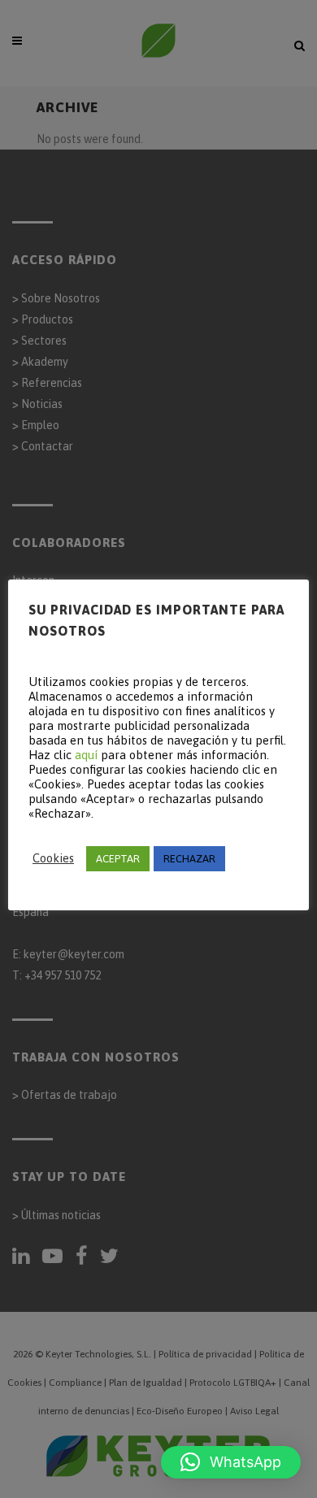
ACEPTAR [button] (118, 859)
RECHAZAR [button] (189, 859)
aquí (86, 755)
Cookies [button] (53, 858)
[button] (231, 1462)
